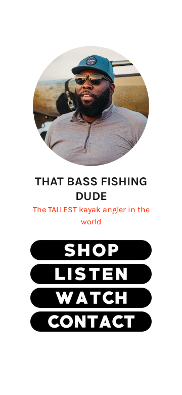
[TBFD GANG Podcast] (91, 281)
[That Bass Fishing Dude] (91, 257)
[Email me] (91, 329)
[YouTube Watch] (91, 305)
